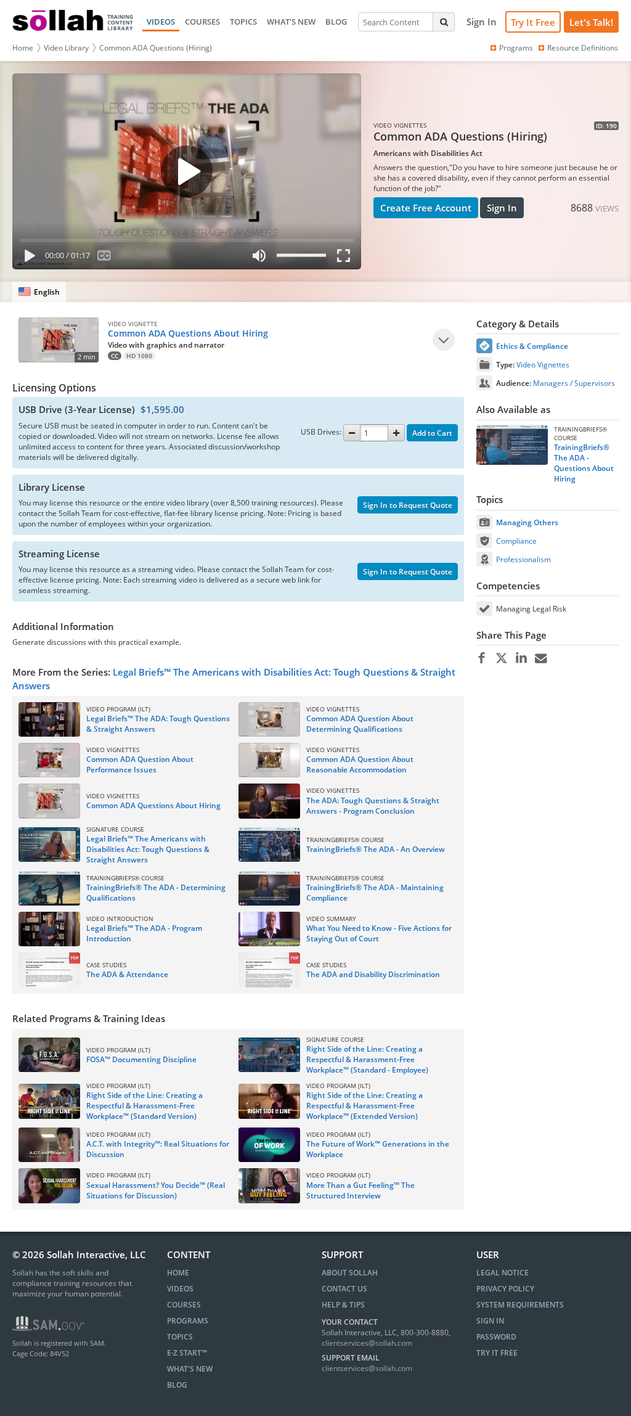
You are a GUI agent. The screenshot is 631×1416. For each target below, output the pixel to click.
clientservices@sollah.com (367, 1343)
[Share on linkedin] (521, 658)
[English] (39, 292)
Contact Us (344, 1288)
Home (22, 48)
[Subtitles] (104, 258)
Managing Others (527, 522)
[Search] (444, 21)
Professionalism (523, 559)
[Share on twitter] (501, 658)
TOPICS (243, 21)
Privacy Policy (505, 1288)
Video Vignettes (542, 364)
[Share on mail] (540, 658)
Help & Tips (343, 1304)
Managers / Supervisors (574, 383)
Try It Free (533, 22)
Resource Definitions (582, 48)
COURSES (202, 21)
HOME (178, 1272)
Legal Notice (502, 1272)
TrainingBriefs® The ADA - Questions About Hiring (584, 463)
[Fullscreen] (346, 258)
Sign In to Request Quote (407, 505)
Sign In (502, 208)
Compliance (516, 541)
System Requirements (520, 1304)
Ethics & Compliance (532, 346)
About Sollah (350, 1272)
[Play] (27, 258)
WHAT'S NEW (291, 21)
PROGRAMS (187, 1321)
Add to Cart (432, 433)
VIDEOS (161, 21)
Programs (516, 48)
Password (496, 1337)
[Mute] (259, 258)
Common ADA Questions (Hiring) (155, 48)
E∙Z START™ (187, 1353)
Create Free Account (425, 208)
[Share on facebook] (481, 658)
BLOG (336, 21)
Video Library (66, 48)
